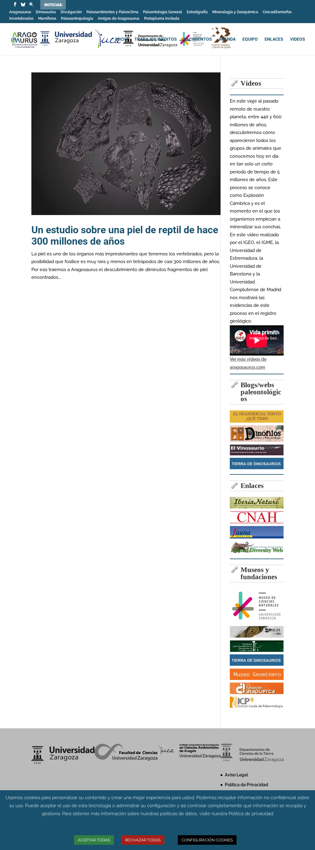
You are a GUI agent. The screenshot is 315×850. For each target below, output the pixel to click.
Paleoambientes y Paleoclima (112, 12)
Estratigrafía (197, 12)
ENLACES (274, 39)
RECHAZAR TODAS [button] (143, 840)
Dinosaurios (46, 12)
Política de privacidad (251, 813)
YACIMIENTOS (198, 39)
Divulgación (71, 12)
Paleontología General (162, 12)
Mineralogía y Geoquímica (235, 12)
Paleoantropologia (77, 19)
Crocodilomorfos (277, 12)
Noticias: (53, 5)
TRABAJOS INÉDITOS (155, 39)
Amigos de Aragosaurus (118, 19)
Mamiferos (47, 19)
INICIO (121, 39)
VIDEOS (297, 39)
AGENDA (227, 39)
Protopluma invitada (161, 19)
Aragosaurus (20, 12)
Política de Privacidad (246, 784)
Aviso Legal (236, 774)
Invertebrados (21, 19)
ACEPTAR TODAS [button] (94, 840)
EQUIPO (250, 39)
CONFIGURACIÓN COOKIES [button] (207, 840)
